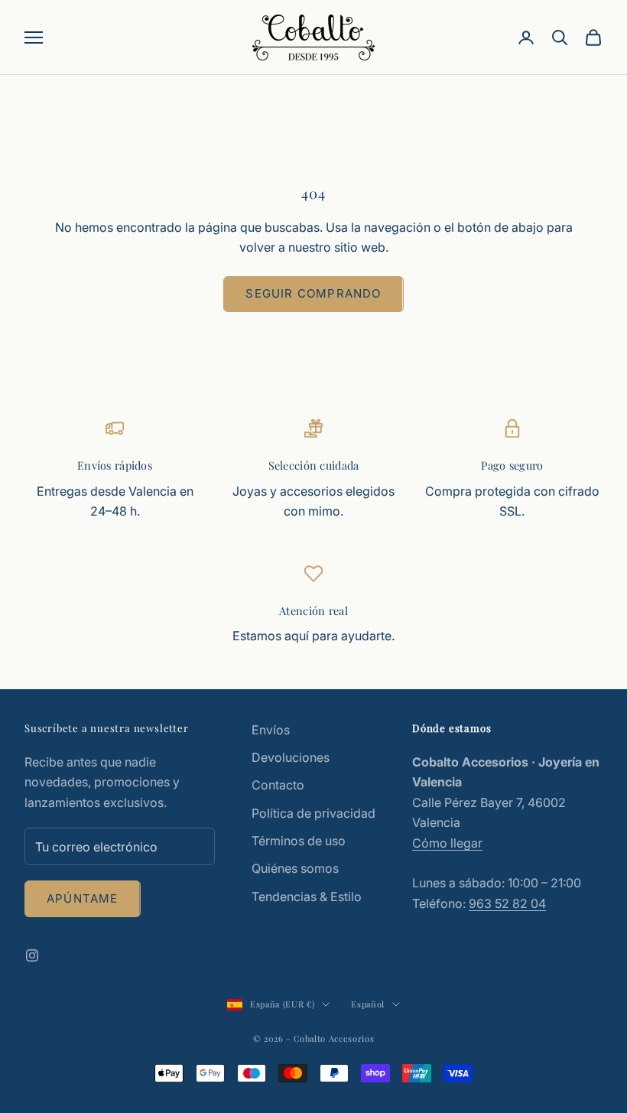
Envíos (271, 729)
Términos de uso (299, 840)
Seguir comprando (313, 293)
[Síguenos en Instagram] (32, 955)
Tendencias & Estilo (307, 896)
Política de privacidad (313, 813)
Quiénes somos (295, 868)
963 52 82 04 (507, 903)
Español (368, 1004)
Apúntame (83, 898)
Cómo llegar (447, 843)
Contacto (278, 784)
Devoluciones (291, 757)
